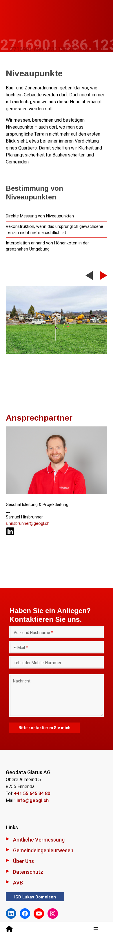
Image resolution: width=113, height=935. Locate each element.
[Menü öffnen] (95, 928)
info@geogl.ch (33, 800)
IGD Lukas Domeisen (35, 897)
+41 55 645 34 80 (32, 793)
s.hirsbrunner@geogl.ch (28, 523)
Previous (89, 278)
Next (103, 275)
